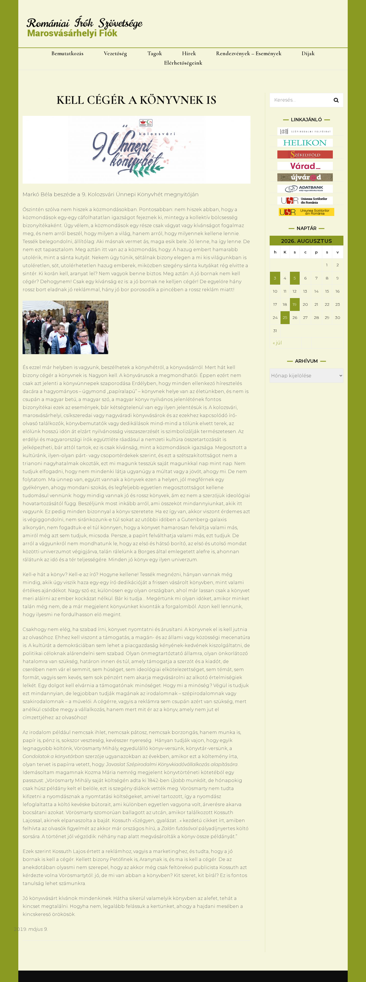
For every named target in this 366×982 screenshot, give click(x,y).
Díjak (308, 53)
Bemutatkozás (67, 53)
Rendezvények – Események (248, 53)
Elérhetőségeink (183, 62)
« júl (277, 343)
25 (285, 317)
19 (295, 304)
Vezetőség (115, 53)
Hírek (189, 53)
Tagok (154, 53)
